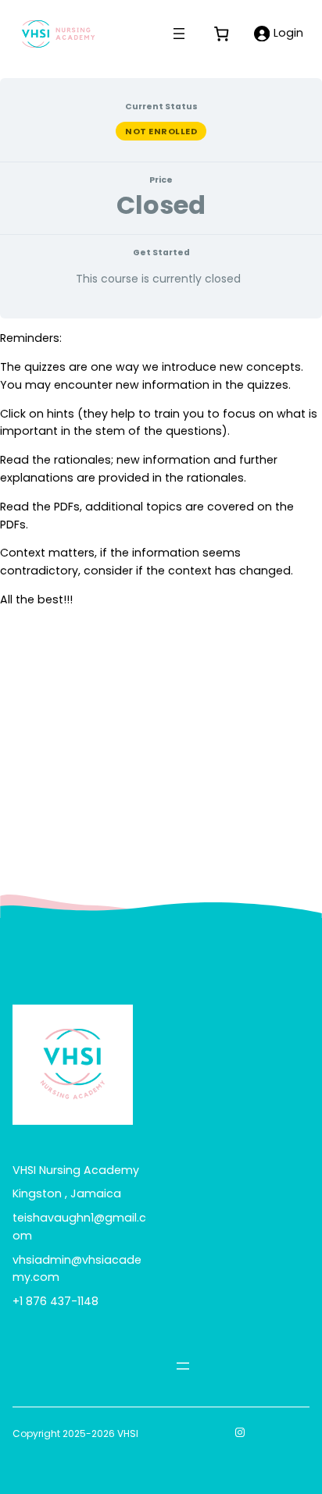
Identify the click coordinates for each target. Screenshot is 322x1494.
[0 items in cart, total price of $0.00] (221, 33)
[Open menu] (179, 33)
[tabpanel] (161, 469)
